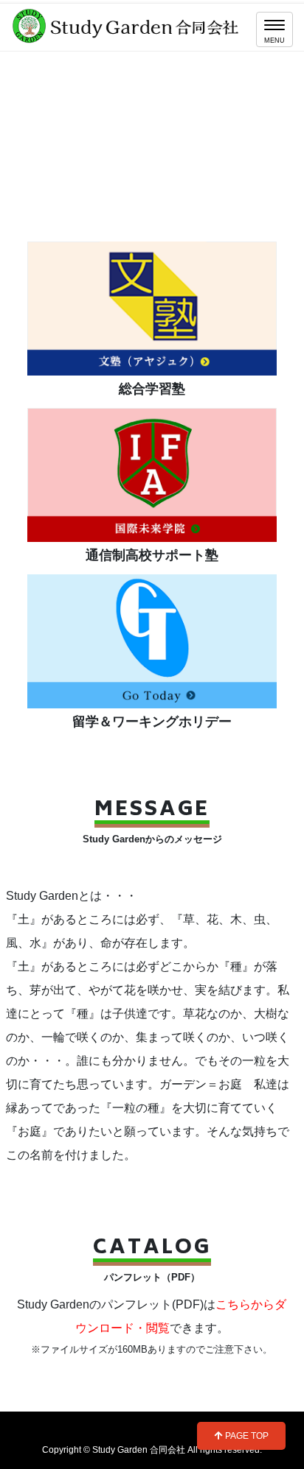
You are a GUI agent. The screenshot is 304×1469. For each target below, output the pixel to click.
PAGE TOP (246, 1436)
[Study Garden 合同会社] (127, 24)
